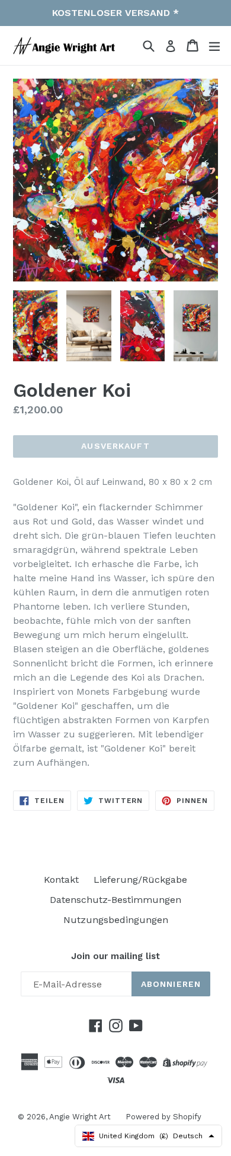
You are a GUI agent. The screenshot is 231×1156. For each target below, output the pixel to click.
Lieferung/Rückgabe (140, 879)
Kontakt (61, 879)
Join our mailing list (115, 956)
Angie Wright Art (80, 1116)
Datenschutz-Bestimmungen (115, 899)
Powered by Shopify (163, 1116)
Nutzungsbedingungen (115, 919)
